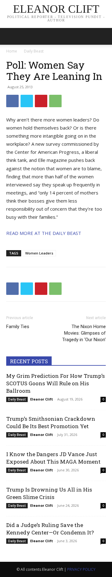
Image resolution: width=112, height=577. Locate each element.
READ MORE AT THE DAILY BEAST (43, 233)
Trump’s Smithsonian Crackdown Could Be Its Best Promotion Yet (50, 422)
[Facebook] (12, 101)
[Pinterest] (41, 101)
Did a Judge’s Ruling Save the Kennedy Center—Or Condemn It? (50, 528)
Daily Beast (34, 51)
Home (11, 51)
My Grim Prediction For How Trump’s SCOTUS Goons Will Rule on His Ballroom (55, 383)
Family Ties (17, 326)
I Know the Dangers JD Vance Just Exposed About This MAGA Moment (53, 458)
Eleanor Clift (41, 399)
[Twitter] (27, 101)
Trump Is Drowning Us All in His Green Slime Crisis (49, 493)
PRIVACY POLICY (81, 569)
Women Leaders (39, 253)
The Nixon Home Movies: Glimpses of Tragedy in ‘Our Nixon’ (84, 333)
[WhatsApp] (55, 101)
